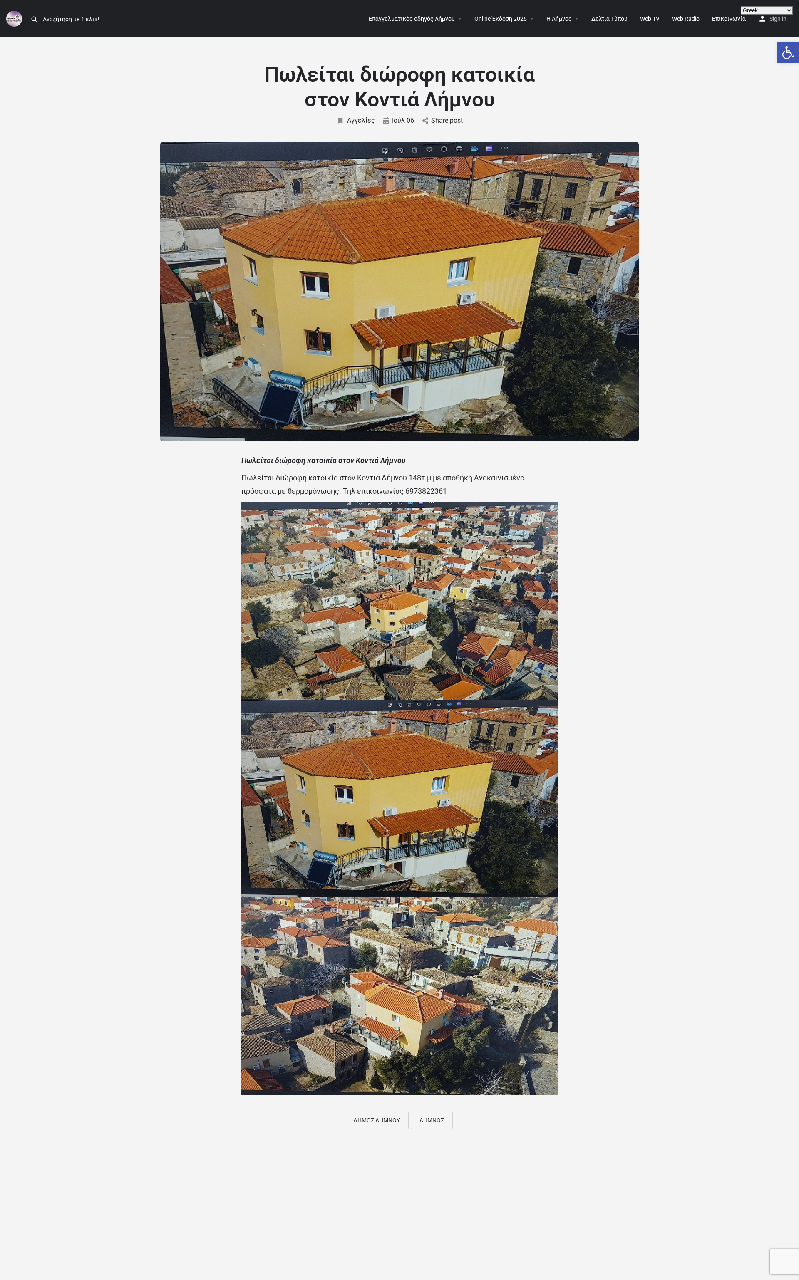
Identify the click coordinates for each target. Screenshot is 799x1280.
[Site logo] (15, 18)
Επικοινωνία (729, 18)
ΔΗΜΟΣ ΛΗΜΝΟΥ (376, 1120)
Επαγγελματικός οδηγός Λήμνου (412, 18)
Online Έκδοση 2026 (500, 18)
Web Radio (686, 18)
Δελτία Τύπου (609, 18)
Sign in (778, 18)
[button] (788, 52)
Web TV (650, 18)
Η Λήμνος (559, 18)
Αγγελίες (361, 120)
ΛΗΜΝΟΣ (431, 1120)
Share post (447, 120)
